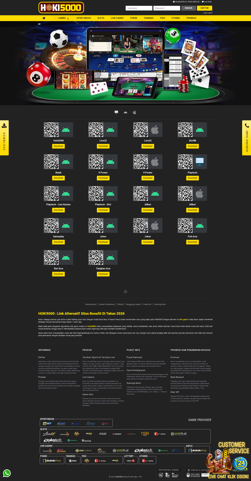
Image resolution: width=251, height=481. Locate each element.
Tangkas (149, 18)
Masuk (188, 8)
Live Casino (117, 18)
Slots (100, 18)
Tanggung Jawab (133, 304)
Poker (133, 18)
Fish (162, 18)
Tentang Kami (90, 304)
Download (58, 146)
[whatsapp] (125, 292)
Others (176, 18)
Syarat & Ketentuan (107, 304)
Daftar (205, 8)
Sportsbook (84, 18)
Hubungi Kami (160, 304)
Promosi (191, 18)
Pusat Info (147, 304)
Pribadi (120, 304)
